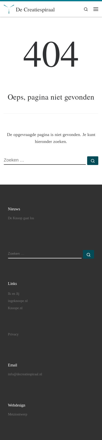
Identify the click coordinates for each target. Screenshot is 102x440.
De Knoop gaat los (21, 218)
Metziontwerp (17, 414)
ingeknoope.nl (18, 301)
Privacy (13, 334)
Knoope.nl (15, 308)
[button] (10, 16)
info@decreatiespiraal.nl (25, 374)
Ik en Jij (13, 294)
